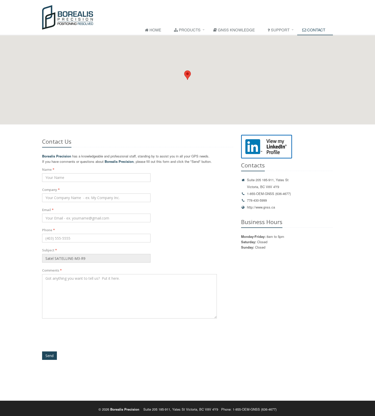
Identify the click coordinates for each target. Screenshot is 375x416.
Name (48, 169)
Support (280, 29)
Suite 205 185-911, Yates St (268, 179)
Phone (48, 230)
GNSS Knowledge (236, 29)
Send (49, 355)
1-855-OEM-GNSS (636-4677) (269, 193)
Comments (52, 270)
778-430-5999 (257, 200)
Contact (315, 29)
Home (154, 29)
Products (189, 29)
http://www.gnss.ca (261, 207)
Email (48, 209)
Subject (49, 250)
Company (51, 189)
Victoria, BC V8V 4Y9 (263, 186)
